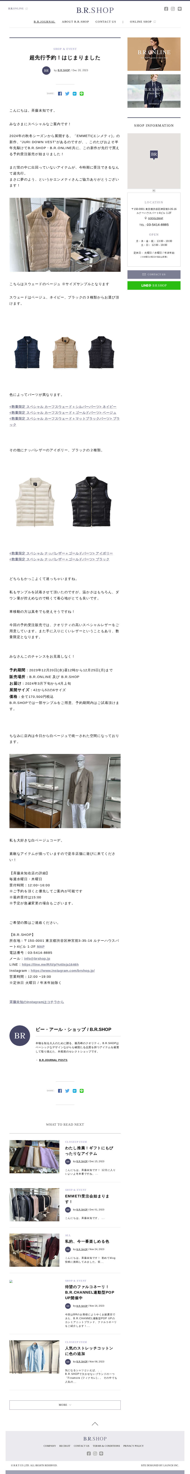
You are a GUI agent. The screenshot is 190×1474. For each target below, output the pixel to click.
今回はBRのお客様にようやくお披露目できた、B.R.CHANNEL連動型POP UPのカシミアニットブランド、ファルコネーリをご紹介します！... (91, 1320)
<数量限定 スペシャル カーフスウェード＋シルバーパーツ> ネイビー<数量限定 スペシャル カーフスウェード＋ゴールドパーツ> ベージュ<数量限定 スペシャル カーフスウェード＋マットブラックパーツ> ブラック (64, 416)
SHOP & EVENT (76, 1190)
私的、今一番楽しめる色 (87, 1241)
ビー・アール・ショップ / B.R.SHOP (73, 1029)
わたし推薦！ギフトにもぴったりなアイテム (89, 1151)
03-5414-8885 (158, 225)
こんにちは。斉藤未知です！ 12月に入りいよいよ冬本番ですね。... (90, 1172)
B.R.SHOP (64, 70)
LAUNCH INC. (171, 1465)
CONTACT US (106, 21)
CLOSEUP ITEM (76, 1141)
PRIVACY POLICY (133, 1446)
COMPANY (50, 1446)
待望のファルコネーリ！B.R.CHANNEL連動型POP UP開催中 (89, 1292)
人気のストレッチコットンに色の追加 (89, 1351)
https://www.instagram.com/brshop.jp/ (63, 971)
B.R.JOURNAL (44, 21)
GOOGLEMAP (155, 218)
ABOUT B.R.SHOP (75, 21)
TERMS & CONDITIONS (106, 1446)
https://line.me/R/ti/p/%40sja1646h (50, 964)
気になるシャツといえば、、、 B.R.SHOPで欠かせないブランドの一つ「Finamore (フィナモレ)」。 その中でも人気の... (91, 1376)
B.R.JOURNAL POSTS (53, 1060)
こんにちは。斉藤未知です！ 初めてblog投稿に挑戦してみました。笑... (90, 1260)
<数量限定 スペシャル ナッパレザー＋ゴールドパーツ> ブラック (59, 559)
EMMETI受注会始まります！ (87, 1199)
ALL (68, 1235)
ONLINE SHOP (141, 21)
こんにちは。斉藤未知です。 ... (85, 1218)
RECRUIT (65, 1446)
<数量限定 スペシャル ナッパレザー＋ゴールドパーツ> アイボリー (61, 553)
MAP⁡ (41, 946)
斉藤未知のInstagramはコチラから (36, 1002)
